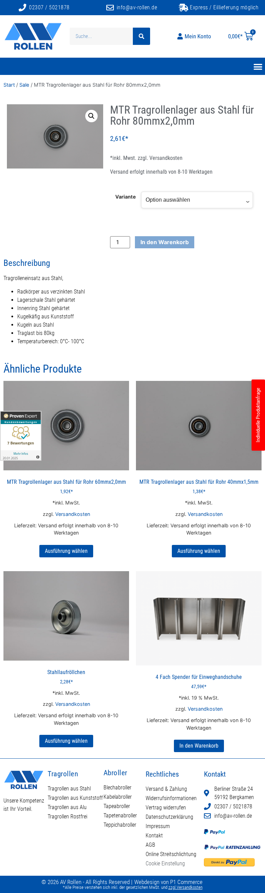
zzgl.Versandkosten (185, 887)
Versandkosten (166, 158)
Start (9, 85)
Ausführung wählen (66, 551)
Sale (24, 85)
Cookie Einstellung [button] (165, 863)
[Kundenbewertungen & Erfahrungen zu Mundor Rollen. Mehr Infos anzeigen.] (20, 436)
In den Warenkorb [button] (198, 745)
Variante (125, 196)
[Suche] (141, 36)
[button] (91, 116)
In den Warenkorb (164, 242)
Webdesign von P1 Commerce (168, 881)
